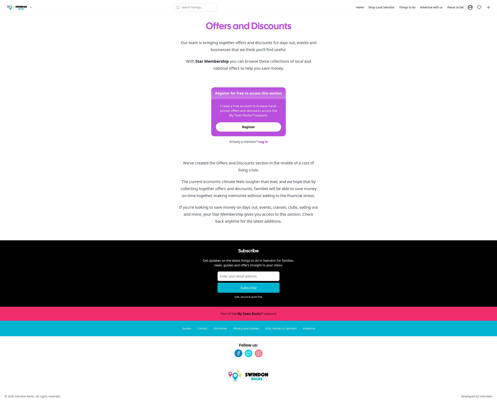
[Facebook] (238, 353)
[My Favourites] (479, 7)
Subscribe (249, 287)
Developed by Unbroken (476, 396)
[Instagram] (258, 353)
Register (248, 127)
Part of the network (248, 314)
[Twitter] (248, 353)
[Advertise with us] (488, 7)
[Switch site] (31, 7)
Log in (263, 142)
